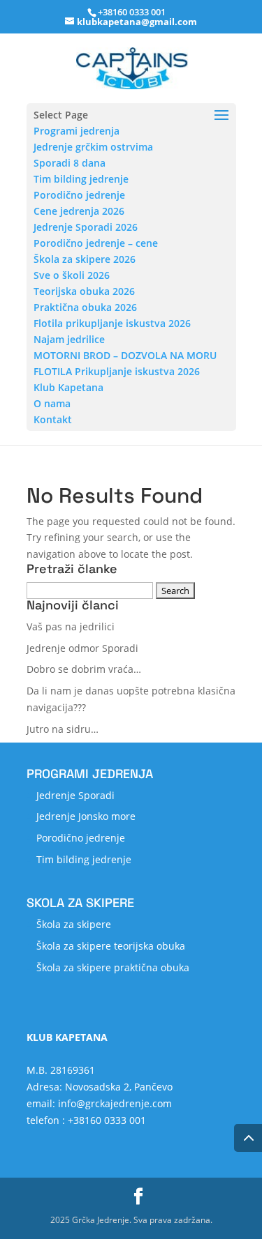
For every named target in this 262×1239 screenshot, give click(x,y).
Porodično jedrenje (79, 195)
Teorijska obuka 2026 (84, 291)
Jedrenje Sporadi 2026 (86, 227)
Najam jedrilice (69, 339)
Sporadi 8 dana (69, 162)
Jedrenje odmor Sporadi (82, 648)
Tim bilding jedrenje (81, 178)
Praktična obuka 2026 (85, 307)
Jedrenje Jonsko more (86, 816)
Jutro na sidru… (63, 729)
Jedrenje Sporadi (75, 795)
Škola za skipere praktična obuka (112, 967)
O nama (52, 403)
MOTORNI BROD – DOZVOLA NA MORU (125, 355)
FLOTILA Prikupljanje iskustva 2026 (117, 371)
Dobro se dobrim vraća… (84, 669)
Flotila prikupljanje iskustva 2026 (112, 323)
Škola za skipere (73, 924)
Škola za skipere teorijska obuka (110, 945)
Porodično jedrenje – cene (96, 243)
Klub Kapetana (68, 387)
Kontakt (53, 419)
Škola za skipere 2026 (85, 259)
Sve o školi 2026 (72, 275)
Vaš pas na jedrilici (71, 626)
